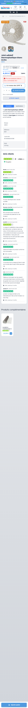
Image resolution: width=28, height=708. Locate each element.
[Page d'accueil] (3, 16)
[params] (17, 12)
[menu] (10, 12)
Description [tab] (9, 106)
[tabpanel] (14, 115)
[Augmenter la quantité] (9, 90)
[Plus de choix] (11, 333)
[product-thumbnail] (4, 49)
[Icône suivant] (24, 33)
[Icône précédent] (3, 33)
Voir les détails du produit (10, 71)
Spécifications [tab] (19, 106)
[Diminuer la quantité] (4, 90)
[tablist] (14, 106)
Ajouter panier (15, 705)
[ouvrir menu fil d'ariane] (6, 16)
